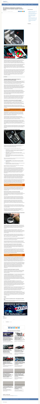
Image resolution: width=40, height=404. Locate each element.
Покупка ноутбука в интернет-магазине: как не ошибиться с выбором (32, 16)
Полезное (8, 4)
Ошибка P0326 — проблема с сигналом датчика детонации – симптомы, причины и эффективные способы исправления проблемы (7, 351)
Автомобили (11, 4)
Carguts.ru (5, 1)
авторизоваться (15, 395)
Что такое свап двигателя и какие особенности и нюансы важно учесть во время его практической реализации (8, 387)
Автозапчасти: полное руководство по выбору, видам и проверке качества (32, 20)
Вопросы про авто (16, 4)
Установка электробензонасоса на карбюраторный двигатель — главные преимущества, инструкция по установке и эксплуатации (20, 387)
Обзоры (32, 4)
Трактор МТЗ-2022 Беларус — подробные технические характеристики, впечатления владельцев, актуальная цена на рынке (7, 363)
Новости (29, 4)
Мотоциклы (25, 4)
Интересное (21, 4)
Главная (4, 4)
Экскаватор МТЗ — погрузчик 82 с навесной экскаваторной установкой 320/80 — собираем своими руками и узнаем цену (19, 350)
